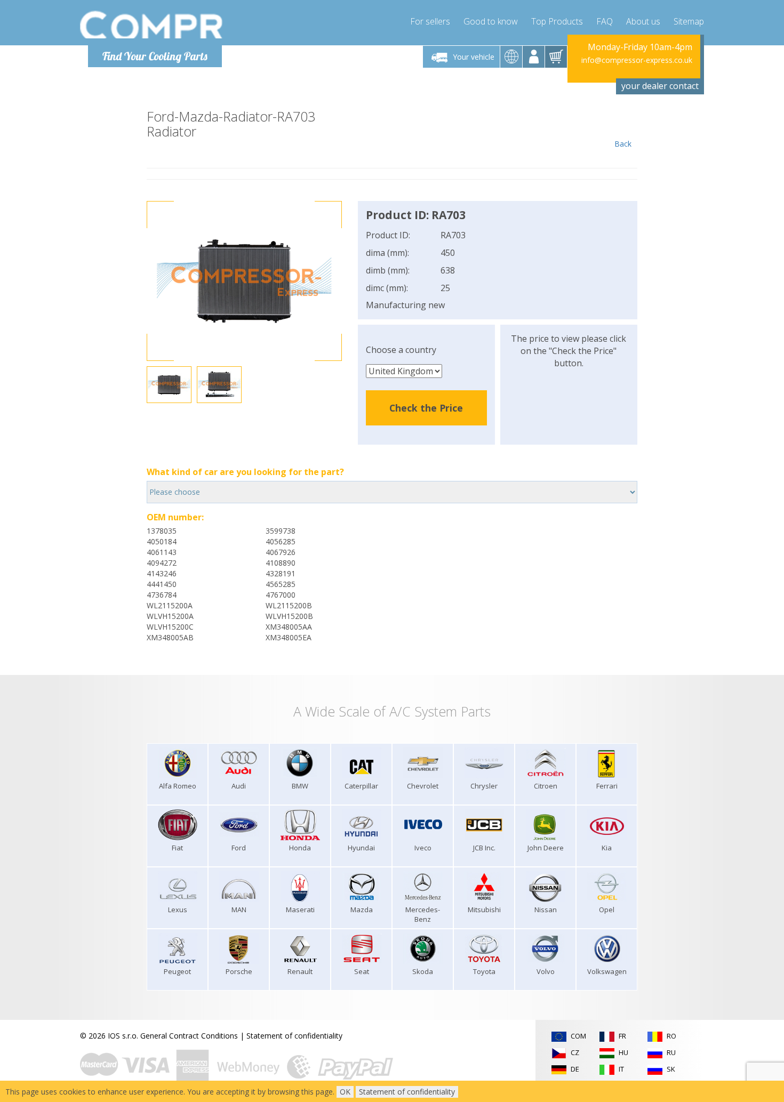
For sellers (430, 21)
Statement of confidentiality (294, 1036)
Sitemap (689, 21)
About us (643, 21)
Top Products (557, 21)
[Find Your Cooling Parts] (151, 24)
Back (622, 144)
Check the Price (426, 407)
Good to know (490, 21)
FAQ (604, 21)
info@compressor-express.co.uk (636, 60)
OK (345, 1092)
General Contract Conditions (189, 1036)
